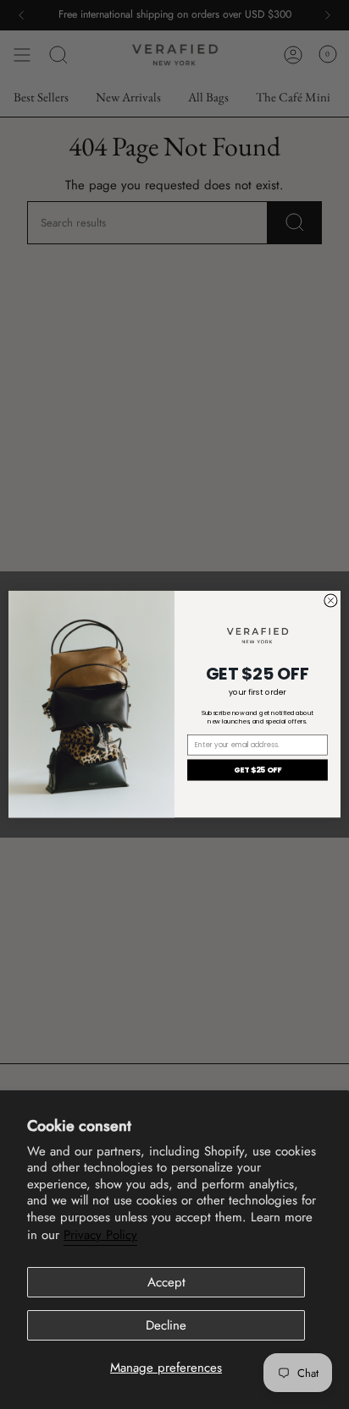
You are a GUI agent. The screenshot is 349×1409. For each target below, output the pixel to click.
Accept (166, 1282)
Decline (166, 1325)
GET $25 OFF (258, 770)
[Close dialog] (330, 600)
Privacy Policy (100, 1235)
